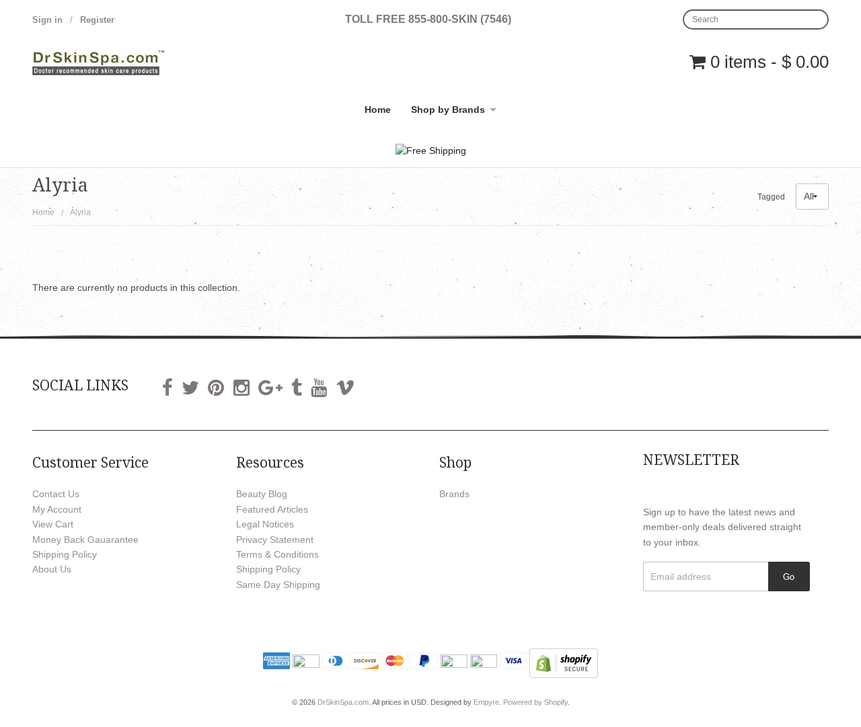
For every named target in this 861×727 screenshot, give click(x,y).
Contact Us (55, 493)
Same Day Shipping (278, 584)
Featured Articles (272, 509)
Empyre (486, 702)
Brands (454, 493)
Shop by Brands (448, 109)
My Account (56, 509)
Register (97, 20)
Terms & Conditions (277, 554)
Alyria (80, 212)
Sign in (47, 20)
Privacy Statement (274, 539)
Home (378, 109)
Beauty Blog (261, 493)
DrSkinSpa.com (343, 702)
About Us (51, 569)
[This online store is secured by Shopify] (563, 662)
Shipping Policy (64, 554)
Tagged (771, 197)
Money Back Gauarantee (85, 539)
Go (788, 576)
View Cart (52, 524)
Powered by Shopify (535, 702)
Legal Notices (265, 524)
